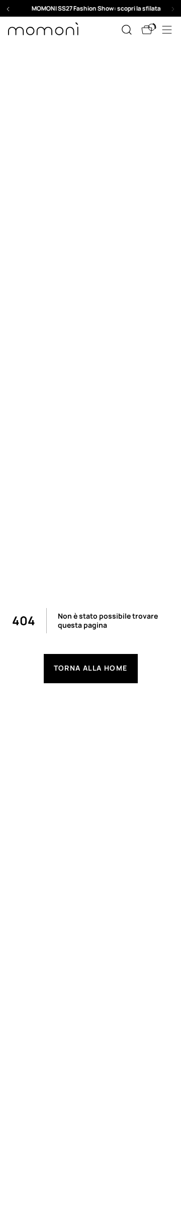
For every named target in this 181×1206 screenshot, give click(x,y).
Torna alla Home (91, 668)
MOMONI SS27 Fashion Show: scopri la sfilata (90, 8)
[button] (90, 8)
